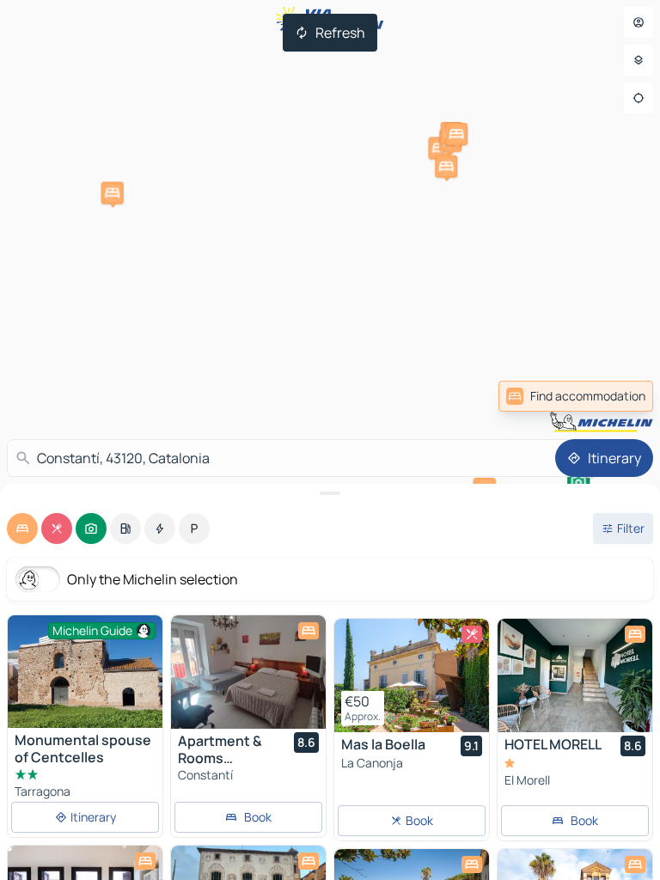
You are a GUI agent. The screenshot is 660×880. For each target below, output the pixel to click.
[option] (22, 528)
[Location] (638, 97)
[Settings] (638, 60)
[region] (248, 672)
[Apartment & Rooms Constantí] (248, 672)
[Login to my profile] (638, 22)
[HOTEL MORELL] (575, 675)
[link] (575, 396)
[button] (112, 192)
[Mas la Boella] (411, 675)
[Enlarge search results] (330, 493)
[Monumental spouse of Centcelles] (85, 671)
